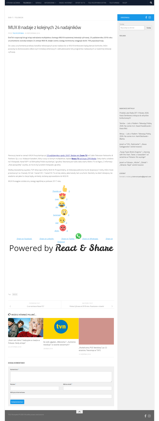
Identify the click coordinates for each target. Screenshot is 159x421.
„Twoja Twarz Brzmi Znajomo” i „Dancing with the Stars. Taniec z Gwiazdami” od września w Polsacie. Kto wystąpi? (135, 154)
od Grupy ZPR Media (84, 158)
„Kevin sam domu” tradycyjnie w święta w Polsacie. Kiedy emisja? (24, 342)
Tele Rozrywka (18, 33)
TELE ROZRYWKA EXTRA (97, 2)
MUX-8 (15, 294)
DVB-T (10, 17)
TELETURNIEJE (114, 2)
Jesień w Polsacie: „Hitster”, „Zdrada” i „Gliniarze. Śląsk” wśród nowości (134, 163)
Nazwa (13, 384)
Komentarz (14, 369)
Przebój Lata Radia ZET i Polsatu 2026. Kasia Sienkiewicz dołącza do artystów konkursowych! (134, 115)
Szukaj (122, 24)
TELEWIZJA (27, 2)
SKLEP (124, 2)
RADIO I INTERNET (65, 2)
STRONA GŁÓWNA (13, 2)
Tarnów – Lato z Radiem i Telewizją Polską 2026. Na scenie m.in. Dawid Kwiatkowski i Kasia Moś (136, 126)
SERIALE (38, 2)
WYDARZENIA (49, 2)
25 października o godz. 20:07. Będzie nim (67, 155)
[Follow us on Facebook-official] (146, 17)
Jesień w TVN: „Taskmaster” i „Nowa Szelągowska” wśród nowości (133, 145)
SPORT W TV (80, 2)
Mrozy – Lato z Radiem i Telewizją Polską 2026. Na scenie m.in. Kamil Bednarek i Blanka (135, 136)
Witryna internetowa (17, 392)
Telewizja (19, 17)
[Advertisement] (61, 71)
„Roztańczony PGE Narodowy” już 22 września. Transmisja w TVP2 (93, 349)
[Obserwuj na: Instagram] (149, 17)
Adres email (67, 384)
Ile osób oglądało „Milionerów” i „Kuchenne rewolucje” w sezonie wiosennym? (59, 343)
